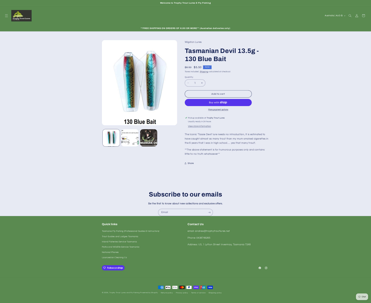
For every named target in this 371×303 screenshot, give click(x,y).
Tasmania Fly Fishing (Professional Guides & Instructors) (130, 231)
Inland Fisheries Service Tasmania (119, 242)
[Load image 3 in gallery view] (148, 137)
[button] (6, 15)
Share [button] (191, 163)
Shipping (204, 71)
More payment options (218, 110)
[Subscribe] (209, 212)
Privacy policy (182, 293)
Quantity (189, 77)
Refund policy (167, 293)
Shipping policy (215, 293)
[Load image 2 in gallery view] (130, 137)
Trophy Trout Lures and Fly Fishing (124, 292)
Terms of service (198, 293)
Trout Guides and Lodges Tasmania (120, 236)
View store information (199, 126)
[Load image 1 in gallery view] (111, 137)
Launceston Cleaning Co (114, 257)
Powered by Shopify (149, 292)
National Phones (110, 252)
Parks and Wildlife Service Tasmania (120, 247)
